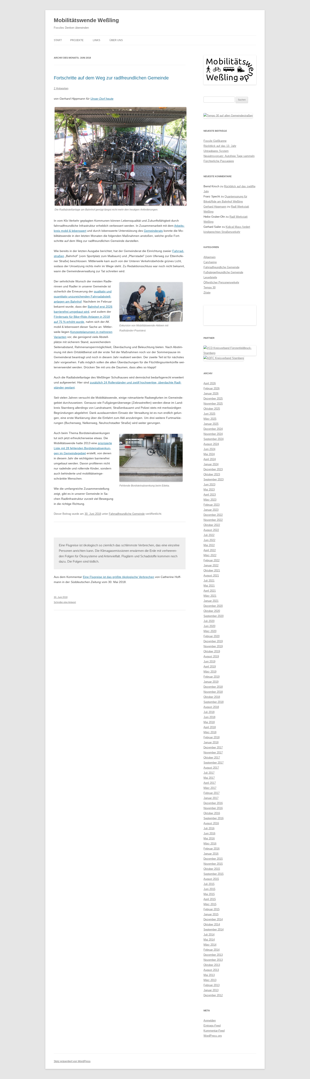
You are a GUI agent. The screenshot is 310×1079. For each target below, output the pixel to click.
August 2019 (211, 952)
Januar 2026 (211, 689)
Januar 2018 (211, 1038)
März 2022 (210, 851)
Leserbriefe (210, 277)
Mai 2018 (209, 1018)
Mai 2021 (209, 881)
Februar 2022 (212, 856)
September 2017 (214, 1058)
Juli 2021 (209, 876)
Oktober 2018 (212, 993)
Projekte (77, 40)
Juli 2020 (209, 917)
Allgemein (210, 257)
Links (96, 40)
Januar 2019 (211, 977)
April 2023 (210, 790)
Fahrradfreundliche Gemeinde (127, 513)
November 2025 (213, 699)
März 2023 (210, 795)
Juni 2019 (209, 957)
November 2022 (213, 816)
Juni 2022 (209, 836)
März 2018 (210, 1028)
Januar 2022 (211, 861)
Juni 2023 (209, 780)
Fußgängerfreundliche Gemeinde (223, 272)
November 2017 (213, 1048)
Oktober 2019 (212, 947)
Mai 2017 (209, 1073)
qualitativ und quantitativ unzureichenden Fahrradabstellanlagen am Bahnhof (83, 296)
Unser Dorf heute (101, 98)
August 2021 (211, 871)
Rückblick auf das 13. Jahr (220, 145)
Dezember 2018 (213, 982)
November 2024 (213, 730)
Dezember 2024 (213, 724)
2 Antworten (61, 88)
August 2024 (211, 740)
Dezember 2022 (213, 810)
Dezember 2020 (213, 901)
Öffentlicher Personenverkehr (221, 282)
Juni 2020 (209, 922)
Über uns (116, 40)
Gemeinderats (153, 230)
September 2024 (214, 735)
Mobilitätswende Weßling (86, 20)
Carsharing (210, 262)
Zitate (207, 292)
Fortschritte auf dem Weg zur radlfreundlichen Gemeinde (111, 77)
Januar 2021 (211, 896)
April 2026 (210, 679)
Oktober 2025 (212, 704)
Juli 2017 (209, 1068)
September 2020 (214, 912)
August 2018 (211, 1003)
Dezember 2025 (213, 694)
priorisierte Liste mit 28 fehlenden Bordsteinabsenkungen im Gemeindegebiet (83, 448)
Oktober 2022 (212, 821)
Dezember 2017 (213, 1043)
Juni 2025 (209, 709)
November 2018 (213, 987)
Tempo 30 (210, 287)
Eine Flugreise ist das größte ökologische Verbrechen (118, 577)
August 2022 (211, 826)
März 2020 (210, 927)
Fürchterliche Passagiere (219, 161)
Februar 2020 (212, 932)
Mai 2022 (209, 841)
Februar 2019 (212, 972)
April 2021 (210, 886)
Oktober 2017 (212, 1053)
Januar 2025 (211, 719)
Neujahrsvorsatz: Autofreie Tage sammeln (229, 156)
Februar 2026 (212, 684)
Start (58, 40)
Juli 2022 (209, 831)
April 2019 (210, 962)
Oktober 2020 (212, 907)
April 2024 (210, 755)
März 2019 (210, 967)
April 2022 (210, 846)
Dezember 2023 (213, 765)
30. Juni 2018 (60, 597)
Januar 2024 (211, 760)
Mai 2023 (209, 785)
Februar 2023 (212, 800)
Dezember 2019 (213, 937)
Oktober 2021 (212, 866)
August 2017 (211, 1063)
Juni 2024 (209, 745)
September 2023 (214, 775)
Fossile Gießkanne (215, 140)
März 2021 (210, 891)
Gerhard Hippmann (215, 206)
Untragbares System (216, 151)
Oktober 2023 (212, 770)
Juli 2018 (209, 1008)
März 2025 (210, 714)
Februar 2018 (212, 1033)
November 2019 (213, 942)
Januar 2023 (211, 805)
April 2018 (210, 1023)
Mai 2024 (209, 750)
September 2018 (214, 998)
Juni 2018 (209, 1013)
